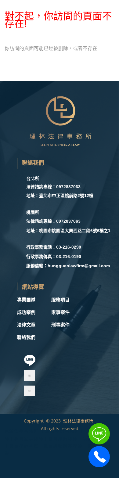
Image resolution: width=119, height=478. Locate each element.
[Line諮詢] (99, 442)
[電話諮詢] (99, 465)
